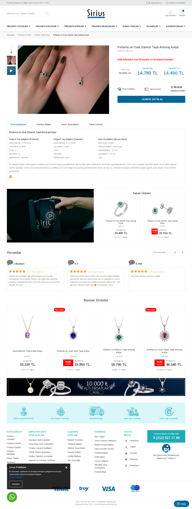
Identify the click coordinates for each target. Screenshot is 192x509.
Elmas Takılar (13, 458)
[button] (21, 79)
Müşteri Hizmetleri (177, 3)
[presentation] (175, 252)
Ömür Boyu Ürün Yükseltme (41, 444)
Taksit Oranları (155, 89)
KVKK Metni (100, 457)
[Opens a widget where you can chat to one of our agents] (181, 504)
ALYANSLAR (152, 26)
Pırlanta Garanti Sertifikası (40, 448)
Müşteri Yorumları (75, 440)
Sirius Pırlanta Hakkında (105, 441)
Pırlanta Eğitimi (101, 453)
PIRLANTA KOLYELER (46, 26)
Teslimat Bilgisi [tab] (43, 124)
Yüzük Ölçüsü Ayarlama (39, 452)
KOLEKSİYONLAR (174, 26)
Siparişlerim (156, 3)
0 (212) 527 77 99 (41, 3)
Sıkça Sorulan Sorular (104, 449)
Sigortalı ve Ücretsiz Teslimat (42, 460)
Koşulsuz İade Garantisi (39, 440)
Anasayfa (10, 35)
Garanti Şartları (74, 452)
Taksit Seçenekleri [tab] (70, 124)
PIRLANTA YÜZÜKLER (17, 26)
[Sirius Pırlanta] (96, 13)
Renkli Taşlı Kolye (42, 35)
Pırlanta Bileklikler (11, 452)
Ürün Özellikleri (128, 89)
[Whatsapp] (12, 497)
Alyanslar (11, 462)
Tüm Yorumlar (159, 252)
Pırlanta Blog (100, 472)
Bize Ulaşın (100, 436)
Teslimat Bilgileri (75, 444)
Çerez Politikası (102, 461)
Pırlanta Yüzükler (11, 437)
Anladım (15, 484)
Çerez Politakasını (16, 477)
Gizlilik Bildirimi (74, 456)
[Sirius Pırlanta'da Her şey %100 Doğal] (96, 387)
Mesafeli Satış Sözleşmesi (101, 466)
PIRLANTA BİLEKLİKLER (103, 26)
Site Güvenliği (74, 460)
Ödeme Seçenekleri (76, 448)
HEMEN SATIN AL (152, 99)
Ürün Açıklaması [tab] (18, 124)
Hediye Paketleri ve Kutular (41, 456)
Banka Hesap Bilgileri (104, 445)
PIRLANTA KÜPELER (74, 26)
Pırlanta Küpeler (14, 447)
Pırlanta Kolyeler (24, 35)
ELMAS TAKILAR (131, 26)
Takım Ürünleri (96, 124)
